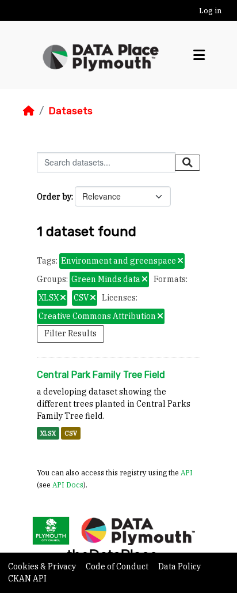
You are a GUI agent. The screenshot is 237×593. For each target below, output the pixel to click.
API (187, 472)
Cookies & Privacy (43, 566)
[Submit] (187, 163)
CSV (70, 433)
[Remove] (180, 261)
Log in (210, 11)
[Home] (29, 111)
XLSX (48, 433)
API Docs (67, 484)
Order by (54, 197)
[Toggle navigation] (199, 55)
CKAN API (27, 578)
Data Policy (179, 566)
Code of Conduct (118, 566)
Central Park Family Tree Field (101, 374)
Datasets (70, 111)
